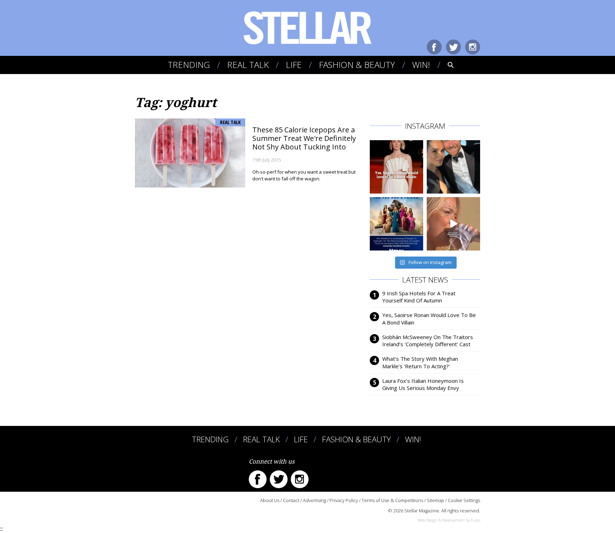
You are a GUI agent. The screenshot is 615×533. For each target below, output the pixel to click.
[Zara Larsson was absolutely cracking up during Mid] (453, 223)
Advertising (314, 500)
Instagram (472, 46)
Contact (291, 500)
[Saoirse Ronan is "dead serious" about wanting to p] (396, 167)
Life (294, 64)
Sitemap (435, 500)
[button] (445, 65)
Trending (189, 64)
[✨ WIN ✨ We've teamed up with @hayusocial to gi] (396, 223)
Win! (421, 64)
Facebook (434, 46)
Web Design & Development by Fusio (448, 520)
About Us (269, 500)
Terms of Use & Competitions (392, 500)
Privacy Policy (344, 500)
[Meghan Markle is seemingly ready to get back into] (453, 167)
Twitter (453, 46)
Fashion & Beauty (357, 64)
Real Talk (248, 64)
